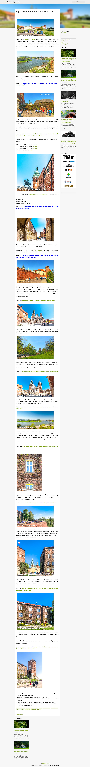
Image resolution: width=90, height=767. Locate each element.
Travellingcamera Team (65, 40)
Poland (33, 39)
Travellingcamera (13, 2)
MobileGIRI (63, 42)
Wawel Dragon (38, 250)
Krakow (26, 39)
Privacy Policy (63, 44)
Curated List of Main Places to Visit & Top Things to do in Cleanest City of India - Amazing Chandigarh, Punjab (68, 121)
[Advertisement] (35, 16)
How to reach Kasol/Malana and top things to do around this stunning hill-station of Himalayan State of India (21, 731)
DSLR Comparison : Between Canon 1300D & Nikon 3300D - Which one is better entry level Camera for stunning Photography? (68, 142)
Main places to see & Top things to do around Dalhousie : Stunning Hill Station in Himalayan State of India (21, 751)
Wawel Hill (39, 709)
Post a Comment (19, 714)
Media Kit (63, 41)
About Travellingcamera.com (66, 39)
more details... (35, 144)
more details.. (35, 146)
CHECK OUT (63, 32)
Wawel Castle (27, 709)
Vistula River (22, 709)
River (17, 709)
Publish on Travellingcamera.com (67, 43)
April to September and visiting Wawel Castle (38, 194)
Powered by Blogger (45, 763)
